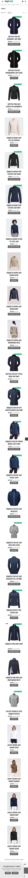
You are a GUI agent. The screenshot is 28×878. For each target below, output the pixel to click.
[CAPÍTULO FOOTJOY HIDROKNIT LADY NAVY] (14, 25)
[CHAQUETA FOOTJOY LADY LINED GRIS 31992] (14, 531)
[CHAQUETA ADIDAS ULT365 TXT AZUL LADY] (14, 228)
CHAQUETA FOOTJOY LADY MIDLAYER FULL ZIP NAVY (14, 577)
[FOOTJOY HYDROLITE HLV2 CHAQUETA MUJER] (14, 700)
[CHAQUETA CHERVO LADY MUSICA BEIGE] (14, 261)
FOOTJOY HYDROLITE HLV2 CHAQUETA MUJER (14, 712)
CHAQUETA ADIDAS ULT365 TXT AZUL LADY (14, 240)
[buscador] (25, 1)
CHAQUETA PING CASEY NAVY (14, 644)
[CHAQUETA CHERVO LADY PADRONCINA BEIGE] (14, 329)
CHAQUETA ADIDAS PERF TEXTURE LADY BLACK (14, 173)
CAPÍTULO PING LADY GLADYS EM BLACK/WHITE (14, 105)
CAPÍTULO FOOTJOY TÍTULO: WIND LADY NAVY (14, 375)
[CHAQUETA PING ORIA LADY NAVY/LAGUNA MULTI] (14, 666)
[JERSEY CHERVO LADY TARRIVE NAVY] (14, 801)
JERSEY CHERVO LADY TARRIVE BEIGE (14, 746)
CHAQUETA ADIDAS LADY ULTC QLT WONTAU (14, 139)
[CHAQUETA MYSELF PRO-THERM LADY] (14, 599)
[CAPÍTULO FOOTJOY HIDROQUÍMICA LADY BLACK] (14, 59)
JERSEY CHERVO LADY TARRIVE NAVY (14, 814)
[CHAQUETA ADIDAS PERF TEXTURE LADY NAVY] (14, 194)
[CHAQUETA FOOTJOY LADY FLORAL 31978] (14, 464)
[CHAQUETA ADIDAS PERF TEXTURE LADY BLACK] (14, 160)
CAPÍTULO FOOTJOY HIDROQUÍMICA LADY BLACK (14, 71)
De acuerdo (15, 872)
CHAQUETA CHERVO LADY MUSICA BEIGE (14, 274)
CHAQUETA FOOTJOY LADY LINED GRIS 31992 (14, 544)
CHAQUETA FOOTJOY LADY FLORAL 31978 (14, 476)
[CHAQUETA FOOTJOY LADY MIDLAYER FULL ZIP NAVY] (14, 565)
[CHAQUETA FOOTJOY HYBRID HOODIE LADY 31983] (14, 430)
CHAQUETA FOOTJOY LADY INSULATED (14, 510)
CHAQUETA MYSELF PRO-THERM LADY (14, 611)
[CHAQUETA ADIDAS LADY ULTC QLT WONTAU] (14, 126)
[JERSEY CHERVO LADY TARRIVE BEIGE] (14, 734)
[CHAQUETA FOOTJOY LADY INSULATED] (14, 497)
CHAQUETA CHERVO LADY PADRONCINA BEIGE (14, 341)
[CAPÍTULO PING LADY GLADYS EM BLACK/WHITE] (14, 93)
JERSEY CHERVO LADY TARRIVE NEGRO (14, 847)
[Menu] (2, 1)
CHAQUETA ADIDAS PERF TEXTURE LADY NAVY (14, 206)
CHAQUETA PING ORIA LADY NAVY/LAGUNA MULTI (14, 679)
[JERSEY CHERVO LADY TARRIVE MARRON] (14, 767)
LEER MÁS (7, 872)
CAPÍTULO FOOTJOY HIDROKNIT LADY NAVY (14, 38)
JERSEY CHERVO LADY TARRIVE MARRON (14, 780)
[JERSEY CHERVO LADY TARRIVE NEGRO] (14, 835)
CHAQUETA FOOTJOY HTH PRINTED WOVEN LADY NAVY (14, 409)
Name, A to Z (3, 12)
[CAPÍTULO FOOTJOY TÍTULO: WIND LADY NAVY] (14, 363)
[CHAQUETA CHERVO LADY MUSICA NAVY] (14, 295)
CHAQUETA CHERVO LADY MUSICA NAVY (14, 308)
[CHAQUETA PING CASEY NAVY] (14, 632)
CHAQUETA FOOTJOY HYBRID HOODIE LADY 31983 (14, 442)
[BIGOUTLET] (12, 1)
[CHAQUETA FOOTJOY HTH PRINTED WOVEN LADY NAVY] (14, 396)
